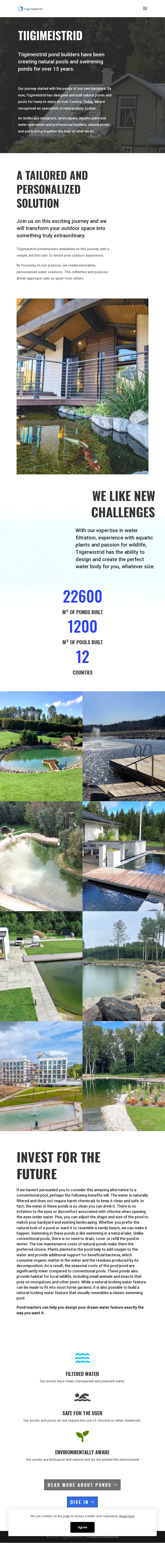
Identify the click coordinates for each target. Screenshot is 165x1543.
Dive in (79, 1502)
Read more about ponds (80, 1485)
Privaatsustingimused (102, 1537)
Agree (82, 1527)
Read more (127, 1516)
